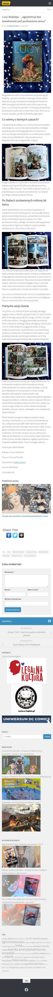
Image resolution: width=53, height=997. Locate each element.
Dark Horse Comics (20, 939)
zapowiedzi (5, 971)
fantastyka (18, 942)
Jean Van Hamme (28, 946)
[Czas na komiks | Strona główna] (9, 3)
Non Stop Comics (38, 957)
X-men (43, 967)
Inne (8, 552)
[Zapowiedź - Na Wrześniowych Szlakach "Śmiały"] (21, 831)
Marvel (9, 956)
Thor (7, 967)
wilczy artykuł (19, 967)
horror (43, 942)
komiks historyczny (21, 953)
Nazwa (8, 590)
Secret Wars (10, 964)
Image (4, 946)
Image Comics (10, 946)
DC (27, 938)
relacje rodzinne (17, 556)
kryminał (30, 953)
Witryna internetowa (13, 599)
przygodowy (32, 961)
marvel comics (18, 957)
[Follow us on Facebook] (49, 621)
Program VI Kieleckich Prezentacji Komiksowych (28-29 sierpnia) (26, 777)
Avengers (5, 939)
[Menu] (50, 3)
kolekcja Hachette (41, 946)
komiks (5, 950)
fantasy (26, 942)
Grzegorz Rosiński (35, 942)
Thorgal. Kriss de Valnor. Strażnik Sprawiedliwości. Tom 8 (25, 516)
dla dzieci (44, 938)
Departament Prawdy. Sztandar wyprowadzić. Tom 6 (22, 844)
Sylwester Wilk (13, 26)
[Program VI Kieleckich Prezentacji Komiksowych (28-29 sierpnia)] (21, 799)
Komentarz (10, 572)
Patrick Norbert (43, 552)
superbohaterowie (33, 963)
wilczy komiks (28, 967)
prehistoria (6, 556)
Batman (11, 938)
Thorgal (11, 967)
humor (48, 942)
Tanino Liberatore (29, 556)
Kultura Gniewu (20, 462)
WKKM (38, 967)
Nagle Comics (27, 957)
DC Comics (34, 938)
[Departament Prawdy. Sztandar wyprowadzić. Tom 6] (21, 867)
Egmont (6, 942)
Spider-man (19, 964)
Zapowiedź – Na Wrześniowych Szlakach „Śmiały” (21, 802)
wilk (34, 967)
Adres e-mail (33, 590)
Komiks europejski (18, 552)
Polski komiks (19, 960)
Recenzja (6, 9)
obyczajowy (7, 960)
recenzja (38, 961)
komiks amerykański (22, 949)
